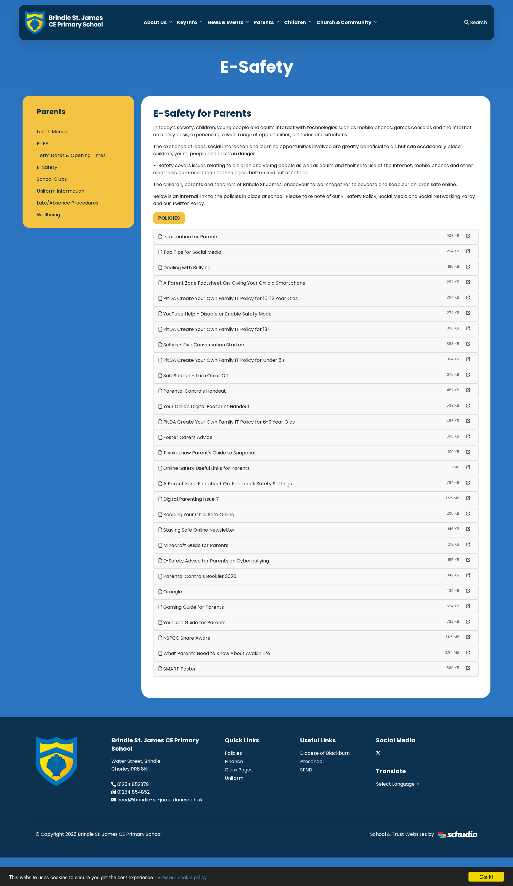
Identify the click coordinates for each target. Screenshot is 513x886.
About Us (155, 22)
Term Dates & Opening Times (71, 155)
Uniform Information (60, 191)
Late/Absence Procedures (67, 202)
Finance (234, 761)
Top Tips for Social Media (191, 252)
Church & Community (343, 22)
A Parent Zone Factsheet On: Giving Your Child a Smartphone (233, 283)
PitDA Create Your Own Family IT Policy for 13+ (216, 329)
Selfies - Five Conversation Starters (204, 344)
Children (295, 22)
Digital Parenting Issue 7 (190, 499)
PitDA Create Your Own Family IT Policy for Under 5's (223, 360)
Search (478, 22)
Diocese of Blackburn (325, 753)
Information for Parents (190, 236)
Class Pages (239, 769)
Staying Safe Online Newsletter (198, 530)
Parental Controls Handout (194, 391)
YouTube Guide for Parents (194, 622)
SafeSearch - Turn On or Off (195, 375)
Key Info (187, 22)
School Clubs (52, 179)
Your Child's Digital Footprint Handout (206, 406)
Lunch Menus (52, 131)
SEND (306, 769)
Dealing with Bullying (186, 267)
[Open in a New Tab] (468, 236)
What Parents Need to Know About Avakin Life (216, 653)
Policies (169, 218)
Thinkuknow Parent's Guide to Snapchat (209, 452)
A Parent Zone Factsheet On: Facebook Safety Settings (227, 483)
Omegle (172, 591)
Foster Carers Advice (187, 437)
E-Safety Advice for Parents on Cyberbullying (215, 560)
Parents (264, 22)
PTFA (43, 143)
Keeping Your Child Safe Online (198, 514)
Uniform (234, 778)
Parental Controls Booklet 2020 (199, 576)
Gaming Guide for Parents (193, 607)
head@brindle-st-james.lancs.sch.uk (160, 799)
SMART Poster (179, 668)
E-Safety (47, 167)
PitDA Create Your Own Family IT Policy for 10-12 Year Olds (230, 298)
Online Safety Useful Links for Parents (206, 468)
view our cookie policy (182, 877)
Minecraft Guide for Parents (195, 545)
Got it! (486, 876)
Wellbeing (48, 214)
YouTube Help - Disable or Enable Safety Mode (217, 313)
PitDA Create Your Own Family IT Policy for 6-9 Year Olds (228, 422)
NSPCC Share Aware (186, 638)
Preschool (312, 761)
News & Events (225, 22)
